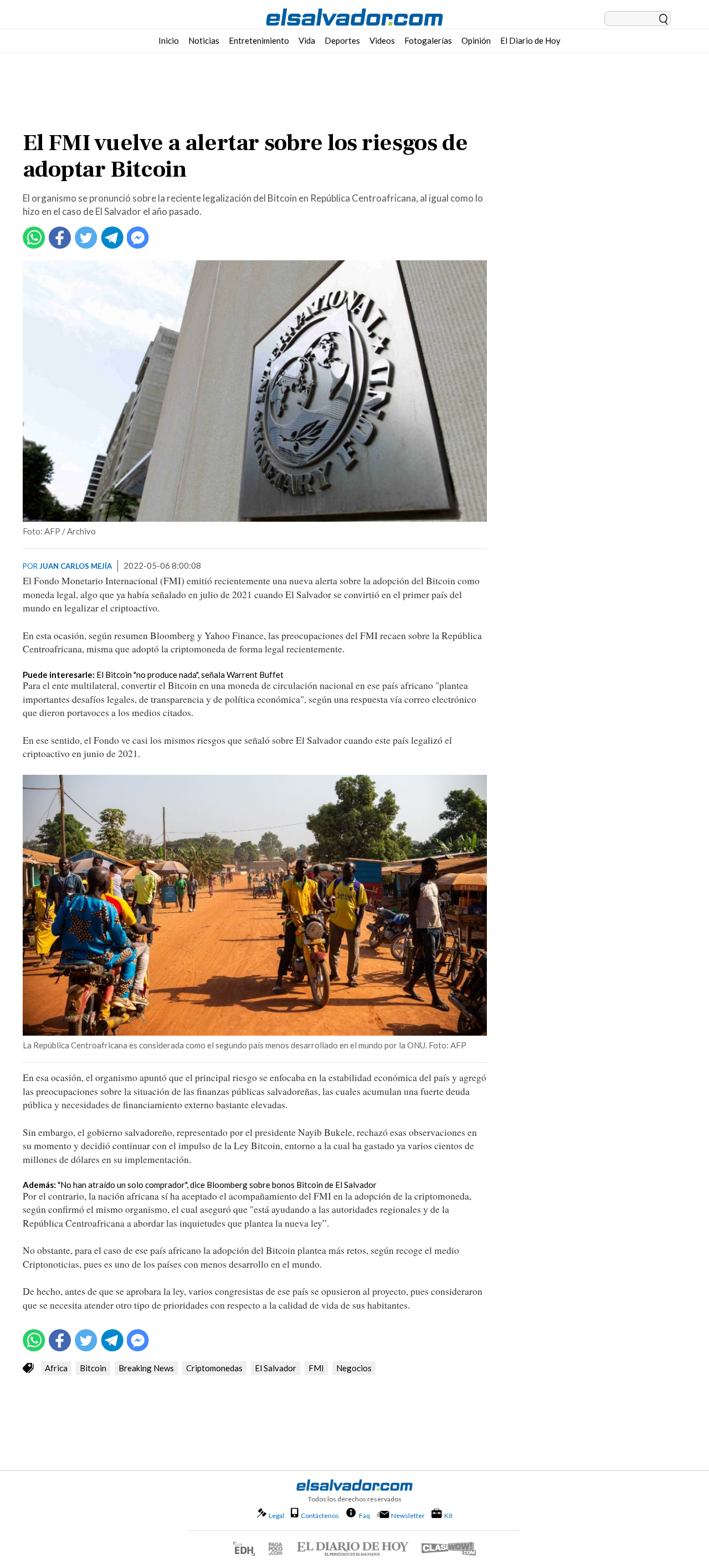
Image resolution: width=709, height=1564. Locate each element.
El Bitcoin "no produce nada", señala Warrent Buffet (190, 675)
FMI (316, 1368)
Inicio (168, 40)
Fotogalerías (428, 40)
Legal (276, 1515)
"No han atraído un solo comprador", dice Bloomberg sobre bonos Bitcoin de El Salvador (217, 1185)
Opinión (476, 40)
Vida (307, 40)
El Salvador (275, 1368)
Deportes (342, 40)
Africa (56, 1368)
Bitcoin (93, 1368)
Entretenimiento (259, 40)
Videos (382, 40)
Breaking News (146, 1368)
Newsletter (408, 1515)
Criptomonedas (214, 1368)
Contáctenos (320, 1515)
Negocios (354, 1368)
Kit (448, 1515)
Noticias (203, 40)
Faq (364, 1515)
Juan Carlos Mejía (75, 566)
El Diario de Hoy (530, 40)
